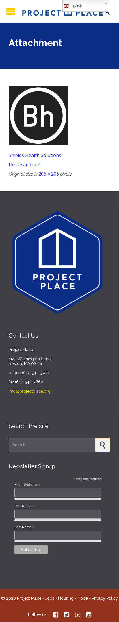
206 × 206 (48, 174)
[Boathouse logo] (59, 115)
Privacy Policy (105, 598)
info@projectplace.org (30, 391)
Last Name (24, 527)
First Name (24, 506)
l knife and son (24, 164)
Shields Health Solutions (35, 155)
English (75, 5)
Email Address (27, 485)
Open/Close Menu (11, 11)
